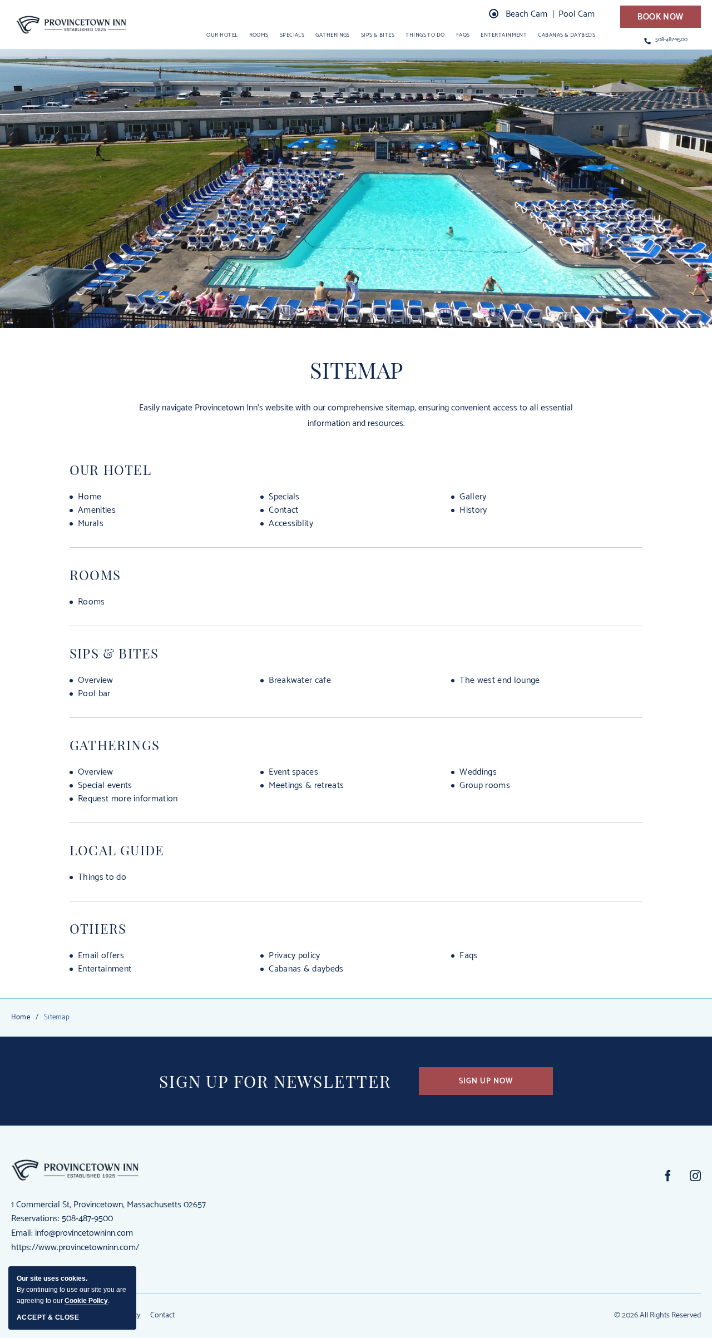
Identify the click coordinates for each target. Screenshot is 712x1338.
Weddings (478, 772)
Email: (22, 1233)
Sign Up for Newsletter (275, 1081)
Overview (95, 680)
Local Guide (117, 850)
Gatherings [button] (332, 35)
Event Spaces (293, 772)
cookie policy (86, 1301)
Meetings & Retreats (306, 785)
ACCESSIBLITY (291, 524)
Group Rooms (484, 785)
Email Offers (101, 956)
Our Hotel (110, 469)
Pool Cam (576, 14)
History (473, 510)
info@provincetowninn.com (84, 1233)
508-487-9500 (671, 40)
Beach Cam (526, 14)
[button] (660, 17)
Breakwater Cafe (300, 680)
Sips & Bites (114, 653)
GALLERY (472, 497)
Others (98, 928)
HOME (89, 497)
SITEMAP (356, 370)
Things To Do (425, 35)
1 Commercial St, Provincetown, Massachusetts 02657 (108, 1204)
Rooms (259, 35)
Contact (162, 1316)
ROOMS (91, 602)
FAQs (463, 35)
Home (20, 1017)
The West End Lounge (499, 680)
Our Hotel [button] (222, 35)
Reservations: (35, 1218)
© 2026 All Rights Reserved (657, 1315)
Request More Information (128, 799)
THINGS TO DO (102, 877)
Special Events (105, 785)
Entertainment (504, 35)
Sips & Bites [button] (377, 35)
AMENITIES (97, 510)
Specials (292, 35)
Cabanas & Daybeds (566, 35)
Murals (90, 524)
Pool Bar (94, 694)
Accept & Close (48, 1317)
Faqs (468, 956)
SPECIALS (284, 497)
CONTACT (283, 510)
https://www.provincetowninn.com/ (75, 1247)
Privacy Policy (294, 956)
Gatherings (115, 745)
